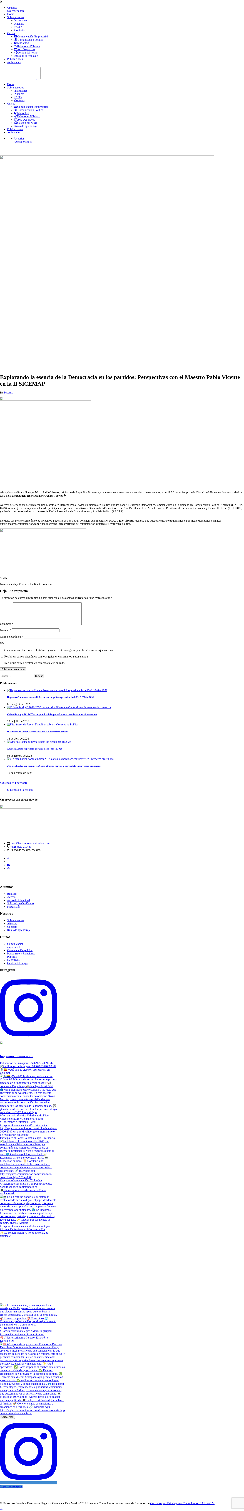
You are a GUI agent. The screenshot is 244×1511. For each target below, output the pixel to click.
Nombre (5, 630)
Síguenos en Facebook (13, 782)
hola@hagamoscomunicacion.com (29, 843)
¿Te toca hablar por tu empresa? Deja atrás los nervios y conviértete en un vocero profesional (54, 766)
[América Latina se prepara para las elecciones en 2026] (39, 741)
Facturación (13, 906)
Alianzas (19, 23)
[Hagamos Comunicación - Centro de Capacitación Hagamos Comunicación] (18, 78)
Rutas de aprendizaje (26, 55)
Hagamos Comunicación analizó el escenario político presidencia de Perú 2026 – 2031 (50, 697)
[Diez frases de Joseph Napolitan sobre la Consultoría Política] (42, 724)
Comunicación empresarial (15, 945)
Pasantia (8, 392)
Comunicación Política (30, 39)
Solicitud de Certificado (20, 903)
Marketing (23, 42)
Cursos (11, 33)
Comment (6, 623)
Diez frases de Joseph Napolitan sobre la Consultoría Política (37, 731)
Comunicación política (20, 950)
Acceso (11, 896)
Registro (12, 893)
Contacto (19, 30)
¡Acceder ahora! (16, 10)
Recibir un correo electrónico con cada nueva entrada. (34, 662)
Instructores (20, 20)
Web (2, 643)
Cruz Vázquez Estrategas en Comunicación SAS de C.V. (182, 1503)
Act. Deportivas (26, 49)
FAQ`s (18, 26)
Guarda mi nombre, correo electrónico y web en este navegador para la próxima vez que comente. (59, 650)
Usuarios (12, 7)
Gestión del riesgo (27, 52)
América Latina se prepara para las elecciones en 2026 (34, 748)
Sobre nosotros (15, 17)
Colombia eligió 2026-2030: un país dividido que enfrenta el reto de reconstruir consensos (52, 714)
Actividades (14, 62)
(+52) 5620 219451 (20, 846)
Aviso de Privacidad (18, 900)
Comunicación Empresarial (32, 36)
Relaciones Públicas (28, 46)
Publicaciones (15, 58)
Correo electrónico (11, 636)
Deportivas (13, 959)
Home (10, 14)
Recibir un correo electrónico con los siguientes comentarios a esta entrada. (46, 656)
